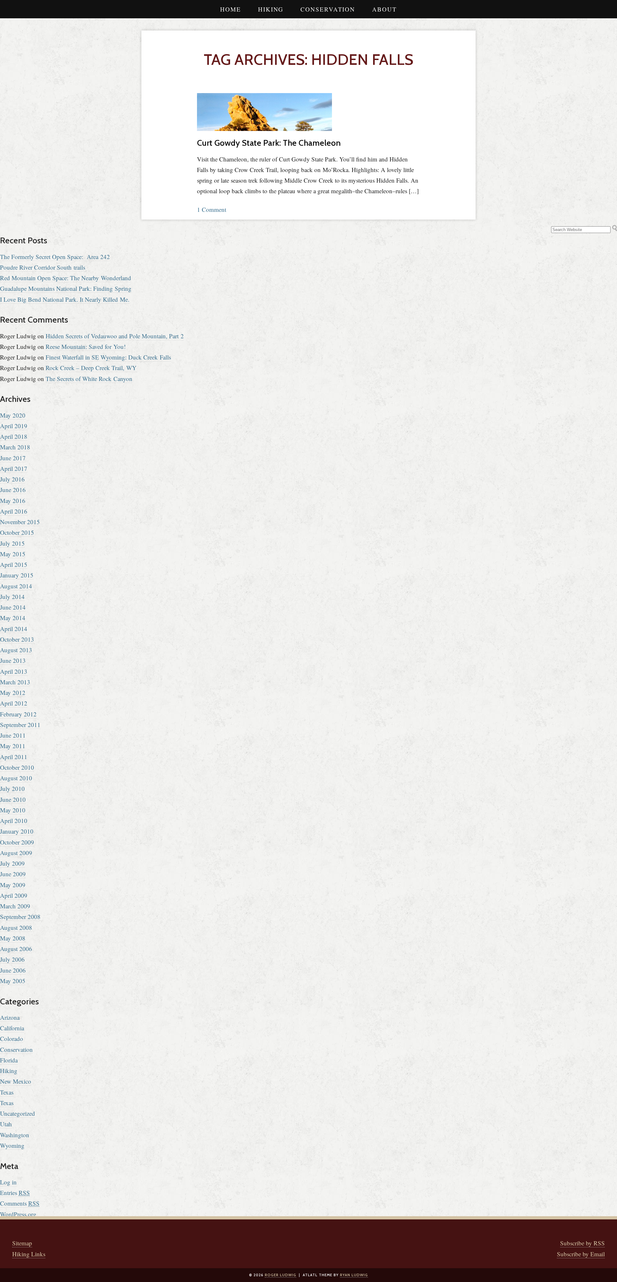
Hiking (270, 9)
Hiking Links (28, 1254)
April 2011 (13, 757)
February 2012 (18, 714)
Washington (14, 1135)
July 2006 (12, 959)
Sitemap (22, 1243)
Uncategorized (17, 1113)
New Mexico (15, 1081)
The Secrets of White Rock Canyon (89, 379)
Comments (20, 1203)
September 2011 (20, 725)
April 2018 (13, 436)
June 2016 (13, 490)
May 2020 (12, 415)
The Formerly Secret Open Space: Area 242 (55, 257)
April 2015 (13, 564)
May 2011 (12, 746)
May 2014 (12, 618)
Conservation (327, 9)
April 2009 (13, 895)
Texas (6, 1092)
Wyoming (12, 1145)
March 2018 (15, 447)
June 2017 (13, 458)
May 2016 (12, 501)
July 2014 (12, 597)
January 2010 (16, 831)
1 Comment (211, 209)
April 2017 (13, 468)
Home (230, 9)
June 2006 (13, 970)
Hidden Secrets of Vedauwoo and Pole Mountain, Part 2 (115, 336)
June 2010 (13, 799)
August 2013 (16, 650)
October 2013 (17, 639)
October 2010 (17, 767)
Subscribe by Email (581, 1254)
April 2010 (13, 821)
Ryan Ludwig (354, 1275)
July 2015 (12, 543)
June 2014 (13, 607)
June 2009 (13, 874)
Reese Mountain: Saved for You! (86, 346)
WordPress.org (18, 1214)
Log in (8, 1182)
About (384, 9)
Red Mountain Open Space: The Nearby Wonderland (65, 278)
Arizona (10, 1017)
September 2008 (20, 917)
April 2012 (13, 703)
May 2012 (12, 693)
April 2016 (13, 511)
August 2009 (16, 853)
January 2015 (16, 575)
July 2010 (12, 788)
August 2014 (16, 586)
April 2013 (13, 671)
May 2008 (12, 938)
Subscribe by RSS (582, 1243)
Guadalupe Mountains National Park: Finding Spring (65, 288)
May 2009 (12, 885)
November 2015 (20, 522)
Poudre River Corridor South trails (42, 267)
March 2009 (15, 906)
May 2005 (12, 981)
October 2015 (17, 532)
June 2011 (13, 735)
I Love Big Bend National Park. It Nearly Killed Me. (65, 299)
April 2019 (13, 426)
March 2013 (15, 682)
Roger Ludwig (280, 1275)
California (12, 1028)
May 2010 (12, 810)
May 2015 (12, 554)
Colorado (11, 1039)
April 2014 (13, 629)
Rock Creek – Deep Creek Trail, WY (91, 368)
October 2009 (17, 842)
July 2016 (12, 479)
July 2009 (12, 863)
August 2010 (16, 778)
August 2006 (16, 949)
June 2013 (13, 660)
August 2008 (16, 927)
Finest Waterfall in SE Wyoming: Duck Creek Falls (108, 357)
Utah (6, 1124)
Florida (9, 1060)
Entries (15, 1193)
